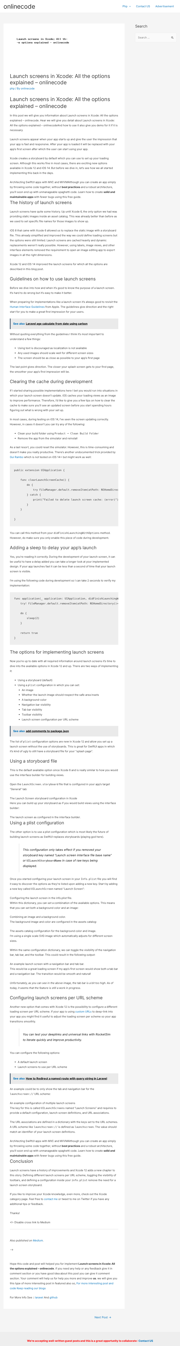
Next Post (103, 1317)
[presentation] (129, 6)
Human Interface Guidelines (27, 306)
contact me (51, 1199)
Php (125, 6)
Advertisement (164, 6)
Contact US (143, 6)
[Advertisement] (155, 102)
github (53, 1297)
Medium (38, 1240)
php (12, 88)
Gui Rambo (16, 457)
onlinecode (19, 6)
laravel (39, 1297)
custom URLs (83, 1011)
